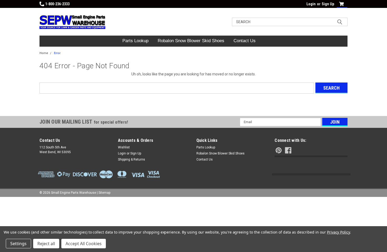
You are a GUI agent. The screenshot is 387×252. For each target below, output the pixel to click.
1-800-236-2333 (57, 4)
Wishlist (124, 147)
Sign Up (328, 4)
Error (57, 53)
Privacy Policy (338, 232)
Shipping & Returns (131, 159)
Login (311, 4)
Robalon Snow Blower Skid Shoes (191, 40)
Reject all (46, 243)
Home (43, 53)
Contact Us (245, 40)
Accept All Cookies (84, 243)
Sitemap (104, 193)
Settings (18, 243)
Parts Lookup (135, 40)
